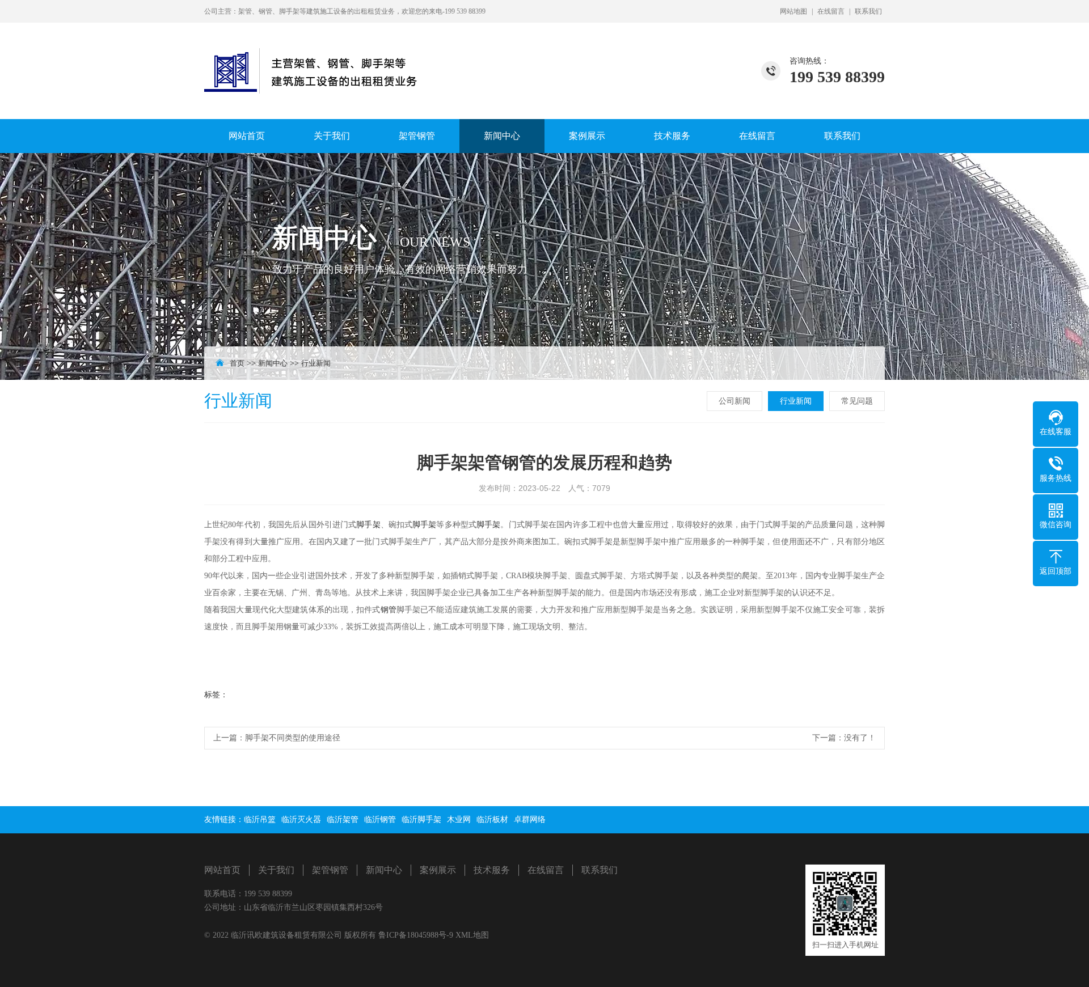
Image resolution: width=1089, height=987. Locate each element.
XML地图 (472, 935)
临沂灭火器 (301, 819)
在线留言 (831, 11)
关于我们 (332, 136)
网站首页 (247, 136)
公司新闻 (734, 401)
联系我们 (868, 11)
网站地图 (793, 11)
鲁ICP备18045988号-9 (416, 935)
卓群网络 (530, 819)
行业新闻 (316, 363)
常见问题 (857, 401)
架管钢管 (417, 136)
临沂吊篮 (260, 819)
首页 (237, 363)
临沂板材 (492, 819)
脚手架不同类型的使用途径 (292, 738)
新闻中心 (502, 136)
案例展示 (587, 136)
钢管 (388, 609)
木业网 (459, 819)
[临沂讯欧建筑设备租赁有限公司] (315, 58)
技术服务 (672, 136)
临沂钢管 (380, 819)
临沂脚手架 (421, 819)
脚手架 (368, 524)
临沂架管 (342, 819)
